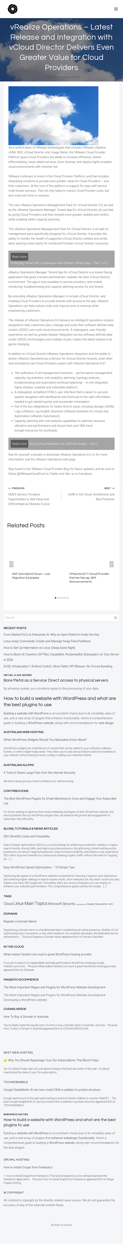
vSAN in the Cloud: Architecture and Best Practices (91, 494)
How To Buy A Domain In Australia (26, 1016)
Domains (10, 913)
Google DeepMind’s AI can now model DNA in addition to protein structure (52, 1090)
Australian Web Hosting (24, 732)
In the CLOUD (14, 946)
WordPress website (41, 723)
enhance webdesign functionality (72, 1138)
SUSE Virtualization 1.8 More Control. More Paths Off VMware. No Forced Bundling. (58, 666)
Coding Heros (15, 1009)
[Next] (112, 564)
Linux (19, 903)
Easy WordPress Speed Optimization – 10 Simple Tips (39, 867)
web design (106, 723)
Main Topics (35, 903)
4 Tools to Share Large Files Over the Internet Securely (39, 772)
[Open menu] (115, 9)
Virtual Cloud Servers (18, 675)
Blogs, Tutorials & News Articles (31, 828)
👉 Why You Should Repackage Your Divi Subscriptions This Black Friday (51, 1060)
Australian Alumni (19, 765)
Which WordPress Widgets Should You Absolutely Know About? (45, 740)
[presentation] (32, 550)
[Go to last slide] (11, 564)
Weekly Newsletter (97, 904)
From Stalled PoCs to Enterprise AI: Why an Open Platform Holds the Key (51, 634)
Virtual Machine (61, 20)
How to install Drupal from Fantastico (28, 1167)
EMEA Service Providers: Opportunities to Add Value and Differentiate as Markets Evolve (29, 496)
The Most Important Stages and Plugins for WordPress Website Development (54, 987)
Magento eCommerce (21, 979)
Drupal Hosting (16, 1159)
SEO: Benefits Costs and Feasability (27, 836)
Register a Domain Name (20, 921)
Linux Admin (52, 77)
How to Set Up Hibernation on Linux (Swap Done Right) (39, 648)
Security (69, 904)
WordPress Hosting (16, 1114)
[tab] (55, 598)
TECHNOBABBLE (16, 1082)
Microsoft (55, 904)
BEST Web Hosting (18, 1052)
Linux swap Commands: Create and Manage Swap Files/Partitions (47, 641)
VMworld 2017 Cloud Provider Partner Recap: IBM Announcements (89, 577)
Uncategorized (81, 904)
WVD (110, 904)
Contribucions (16, 790)
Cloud (8, 904)
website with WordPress (33, 1133)
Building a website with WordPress (26, 713)
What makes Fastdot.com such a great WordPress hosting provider (48, 954)
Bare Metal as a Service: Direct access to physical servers (56, 680)
